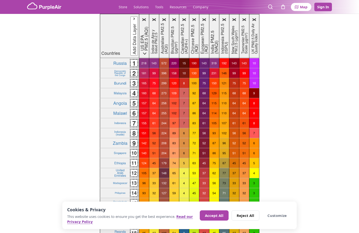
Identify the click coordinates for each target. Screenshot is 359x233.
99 (154, 73)
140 (144, 153)
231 (214, 73)
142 (144, 143)
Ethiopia (120, 163)
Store (123, 7)
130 (194, 73)
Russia (120, 63)
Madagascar (120, 183)
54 (214, 193)
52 (154, 143)
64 (154, 103)
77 (194, 133)
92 (194, 93)
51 (154, 153)
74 (174, 163)
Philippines (120, 192)
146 (224, 73)
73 (224, 183)
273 (164, 93)
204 (164, 153)
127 (164, 193)
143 (154, 63)
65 (174, 173)
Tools (159, 7)
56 (154, 133)
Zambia (120, 143)
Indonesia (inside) (120, 133)
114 (214, 113)
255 (164, 113)
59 (174, 193)
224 (164, 133)
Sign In (323, 7)
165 (144, 83)
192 (224, 63)
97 (174, 123)
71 (194, 153)
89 (174, 133)
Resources (178, 7)
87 (194, 103)
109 (174, 93)
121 (224, 83)
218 (144, 63)
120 (174, 83)
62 (214, 173)
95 (224, 153)
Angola (120, 103)
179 (164, 163)
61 (154, 123)
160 (144, 93)
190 (194, 63)
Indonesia (120, 123)
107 (224, 123)
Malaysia (120, 93)
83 (194, 123)
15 (184, 63)
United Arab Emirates (120, 173)
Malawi (120, 113)
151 (144, 133)
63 (194, 163)
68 (154, 93)
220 (174, 63)
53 (194, 173)
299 (164, 83)
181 (144, 73)
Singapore (120, 153)
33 (154, 183)
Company (200, 7)
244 (164, 123)
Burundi (120, 83)
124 (144, 163)
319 (214, 63)
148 (164, 173)
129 (214, 93)
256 (164, 103)
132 (164, 183)
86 (194, 113)
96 (224, 143)
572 (164, 63)
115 (224, 93)
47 (194, 183)
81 (174, 153)
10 (254, 63)
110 (224, 103)
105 (214, 123)
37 (154, 173)
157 (144, 103)
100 (194, 83)
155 (144, 123)
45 (154, 163)
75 (154, 83)
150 (214, 83)
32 (154, 193)
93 (214, 133)
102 (174, 103)
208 (164, 143)
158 (174, 73)
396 (164, 73)
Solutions (141, 7)
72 (194, 143)
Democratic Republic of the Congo (120, 73)
